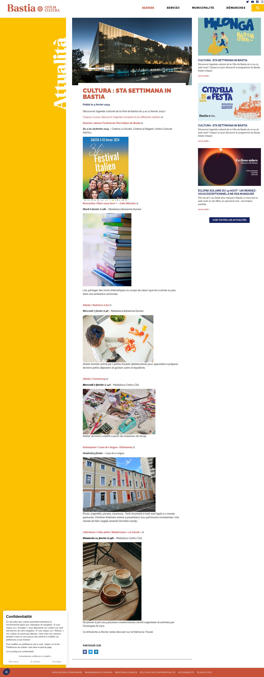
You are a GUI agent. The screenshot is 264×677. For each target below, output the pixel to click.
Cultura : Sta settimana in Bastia (222, 60)
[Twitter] (247, 2)
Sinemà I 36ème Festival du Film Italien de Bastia (112, 123)
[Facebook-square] (257, 2)
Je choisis (35, 661)
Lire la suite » (204, 76)
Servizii (173, 7)
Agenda (148, 7)
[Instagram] (262, 2)
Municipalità (203, 7)
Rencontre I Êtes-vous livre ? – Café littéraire (109, 203)
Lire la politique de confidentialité (20, 652)
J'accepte (56, 661)
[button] (6, 671)
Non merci (14, 661)
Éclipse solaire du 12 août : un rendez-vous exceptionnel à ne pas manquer (227, 192)
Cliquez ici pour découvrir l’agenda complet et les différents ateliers (122, 117)
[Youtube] (252, 2)
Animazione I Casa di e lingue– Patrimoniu (107, 447)
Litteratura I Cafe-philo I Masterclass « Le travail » (112, 532)
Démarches (236, 7)
